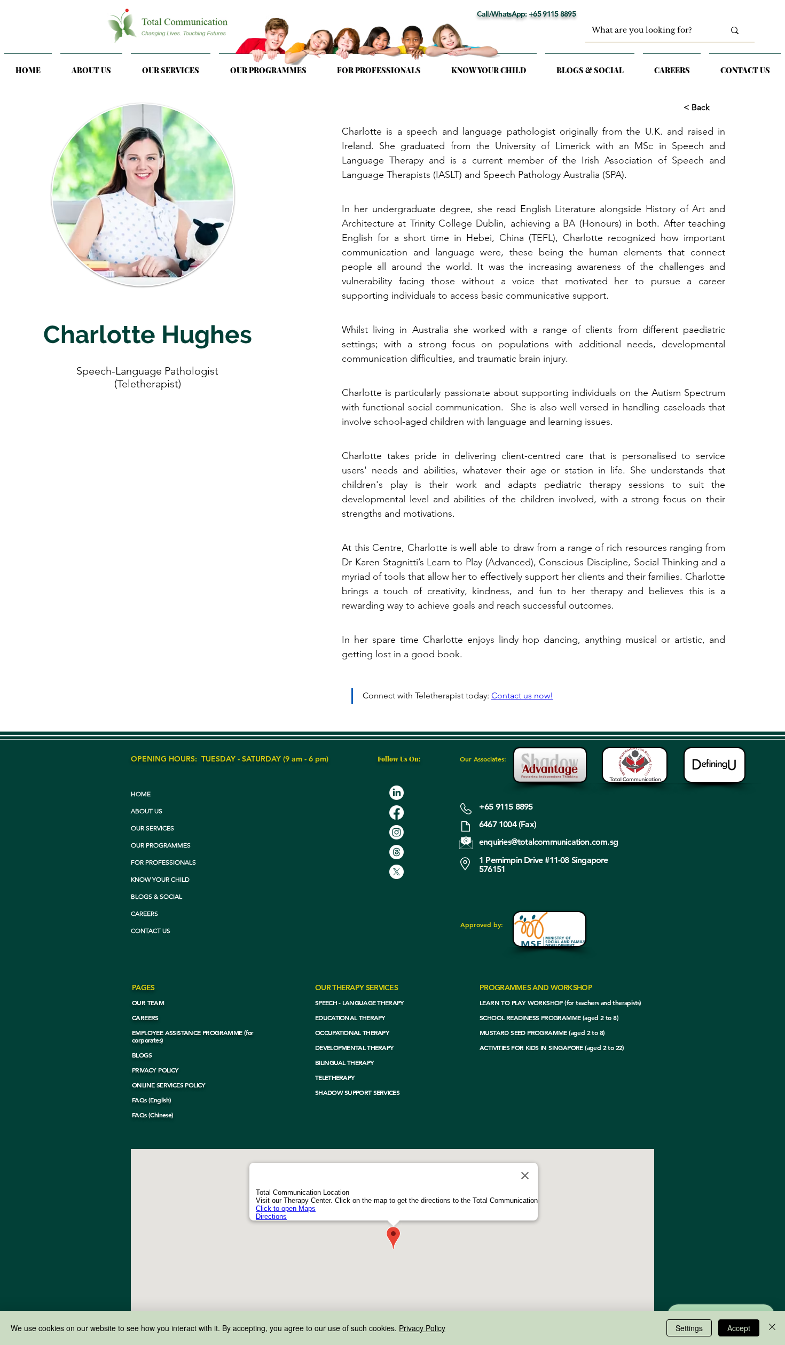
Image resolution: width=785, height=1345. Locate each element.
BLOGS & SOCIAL (156, 896)
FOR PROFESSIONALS (163, 862)
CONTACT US (150, 931)
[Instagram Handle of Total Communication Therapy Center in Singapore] (396, 832)
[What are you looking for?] (735, 30)
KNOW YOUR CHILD (160, 879)
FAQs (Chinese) (153, 1114)
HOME (141, 794)
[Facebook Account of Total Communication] (396, 812)
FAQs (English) (151, 1099)
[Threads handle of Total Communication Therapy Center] (396, 852)
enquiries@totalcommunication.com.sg (548, 842)
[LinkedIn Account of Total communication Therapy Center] (396, 793)
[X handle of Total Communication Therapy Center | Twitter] (396, 872)
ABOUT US (146, 811)
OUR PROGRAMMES (161, 845)
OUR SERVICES (152, 828)
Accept (738, 1328)
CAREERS (144, 913)
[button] (171, 65)
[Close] (772, 1327)
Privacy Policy (422, 1328)
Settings (689, 1328)
